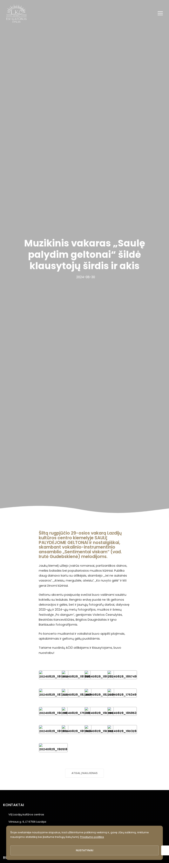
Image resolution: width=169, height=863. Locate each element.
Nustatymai (84, 850)
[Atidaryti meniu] (160, 13)
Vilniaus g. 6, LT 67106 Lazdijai (27, 822)
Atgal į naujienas (84, 773)
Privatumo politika (92, 837)
